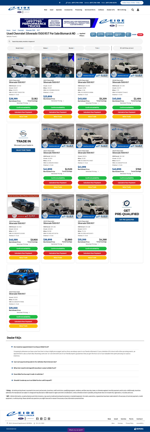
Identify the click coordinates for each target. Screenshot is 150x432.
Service (123, 419)
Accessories (68, 10)
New (45, 10)
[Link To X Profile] (41, 418)
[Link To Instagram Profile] (49, 418)
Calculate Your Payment (23, 112)
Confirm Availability (23, 107)
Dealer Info (111, 10)
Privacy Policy (129, 423)
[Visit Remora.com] (138, 429)
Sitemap (120, 423)
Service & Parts (90, 10)
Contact (139, 419)
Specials (59, 10)
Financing (78, 10)
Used (51, 10)
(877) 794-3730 (77, 3)
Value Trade (23, 117)
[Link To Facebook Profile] (37, 418)
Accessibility (140, 423)
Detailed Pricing (22, 103)
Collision (101, 10)
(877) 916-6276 (111, 3)
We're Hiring (121, 10)
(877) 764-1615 (95, 3)
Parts (131, 419)
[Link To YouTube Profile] (45, 418)
